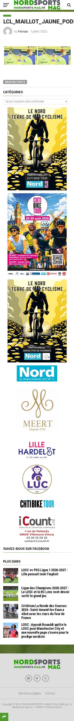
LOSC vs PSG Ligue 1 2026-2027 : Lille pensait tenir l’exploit (44, 572)
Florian (23, 31)
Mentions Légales (30, 693)
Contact (50, 693)
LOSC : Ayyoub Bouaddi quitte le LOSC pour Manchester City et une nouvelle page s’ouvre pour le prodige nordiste (44, 631)
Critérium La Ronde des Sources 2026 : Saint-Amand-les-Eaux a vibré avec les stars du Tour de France (44, 612)
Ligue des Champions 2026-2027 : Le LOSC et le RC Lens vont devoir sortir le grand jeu (45, 592)
